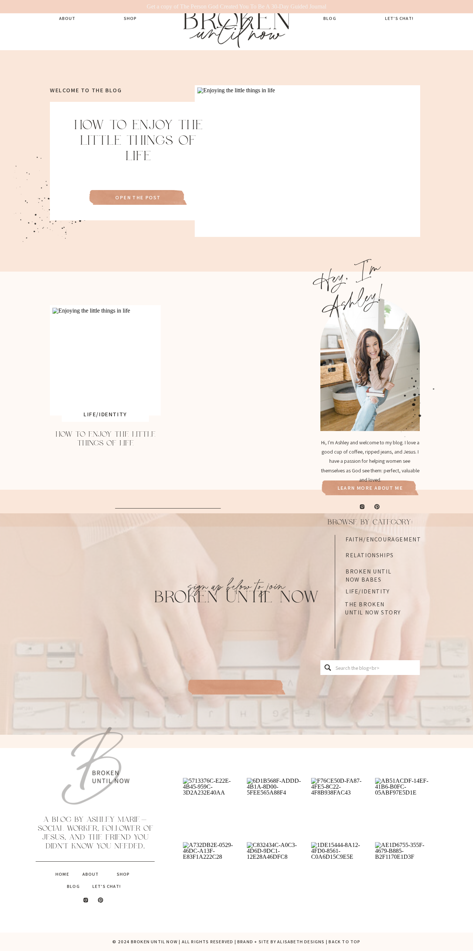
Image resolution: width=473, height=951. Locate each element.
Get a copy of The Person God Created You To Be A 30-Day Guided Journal (236, 6)
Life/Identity (105, 414)
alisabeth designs (300, 941)
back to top (344, 941)
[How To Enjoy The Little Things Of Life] (307, 160)
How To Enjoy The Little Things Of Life (138, 141)
